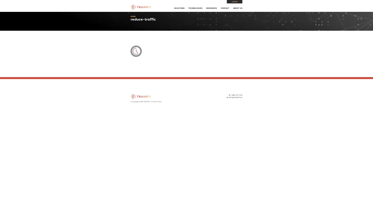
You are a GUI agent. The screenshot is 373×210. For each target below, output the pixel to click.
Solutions (179, 8)
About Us (237, 8)
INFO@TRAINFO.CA (235, 97)
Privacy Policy (157, 101)
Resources (211, 8)
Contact (225, 8)
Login (234, 2)
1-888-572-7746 (236, 95)
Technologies (195, 8)
